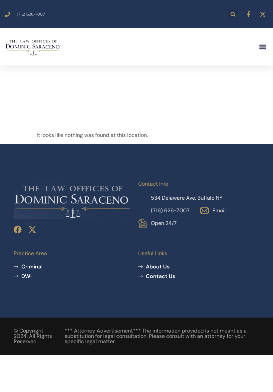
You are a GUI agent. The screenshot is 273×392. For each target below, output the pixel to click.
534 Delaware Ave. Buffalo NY (186, 197)
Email (219, 210)
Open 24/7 (164, 223)
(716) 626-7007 (170, 210)
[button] (233, 14)
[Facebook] (18, 230)
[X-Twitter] (32, 230)
